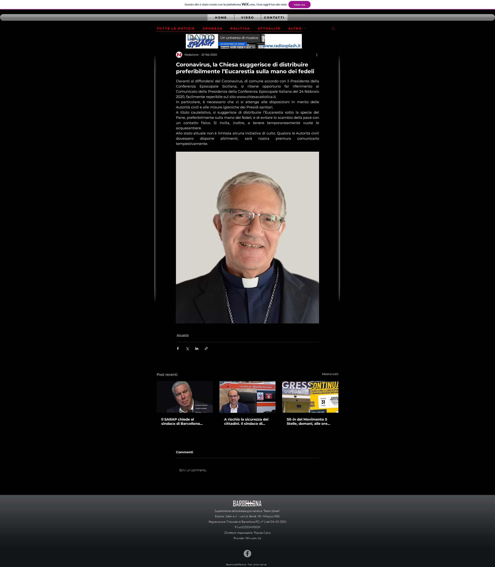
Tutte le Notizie (176, 28)
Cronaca (212, 28)
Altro (295, 28)
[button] (333, 28)
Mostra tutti (330, 374)
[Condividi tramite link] (206, 348)
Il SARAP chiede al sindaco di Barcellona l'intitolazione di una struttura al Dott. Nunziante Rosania (180, 421)
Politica (240, 28)
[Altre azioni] (316, 54)
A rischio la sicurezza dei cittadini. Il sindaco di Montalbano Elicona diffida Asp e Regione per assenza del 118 (247, 421)
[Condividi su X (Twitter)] (187, 348)
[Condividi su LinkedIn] (197, 348)
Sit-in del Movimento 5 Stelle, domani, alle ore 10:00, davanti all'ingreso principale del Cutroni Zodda (309, 421)
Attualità (269, 28)
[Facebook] (247, 553)
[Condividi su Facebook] (178, 348)
